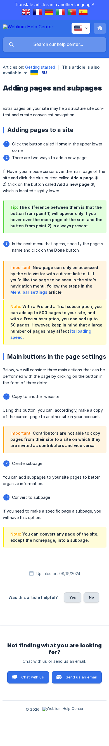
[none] (28, 27)
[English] (26, 12)
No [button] (91, 597)
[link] (34, 72)
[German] (48, 12)
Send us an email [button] (81, 677)
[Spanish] (83, 12)
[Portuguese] (71, 12)
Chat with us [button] (32, 677)
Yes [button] (72, 597)
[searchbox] (54, 44)
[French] (37, 12)
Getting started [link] (40, 67)
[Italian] (60, 12)
